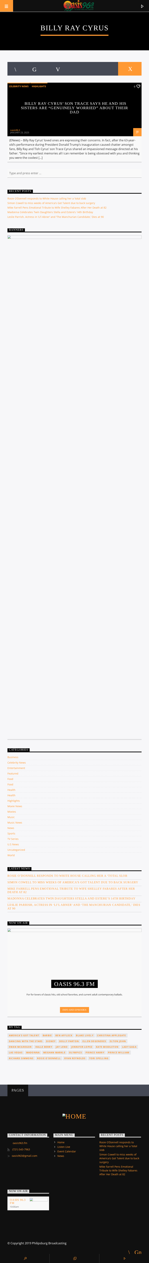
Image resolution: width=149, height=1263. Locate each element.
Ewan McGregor (20, 1046)
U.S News (13, 844)
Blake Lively (84, 1035)
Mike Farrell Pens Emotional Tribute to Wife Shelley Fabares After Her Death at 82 (56, 207)
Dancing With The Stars (26, 1041)
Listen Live (63, 1147)
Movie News (14, 806)
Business (12, 757)
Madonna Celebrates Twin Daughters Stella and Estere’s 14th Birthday (50, 212)
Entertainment (16, 768)
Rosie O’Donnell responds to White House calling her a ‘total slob (46, 198)
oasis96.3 (15, 130)
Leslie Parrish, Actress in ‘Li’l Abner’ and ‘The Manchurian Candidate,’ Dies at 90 (55, 217)
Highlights (39, 86)
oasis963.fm (20, 1143)
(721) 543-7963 (21, 1149)
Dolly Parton (69, 1041)
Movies (11, 811)
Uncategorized (16, 850)
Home (61, 1142)
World (11, 855)
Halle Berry (43, 1046)
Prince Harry (95, 1052)
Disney (50, 1041)
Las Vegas (16, 1052)
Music (11, 817)
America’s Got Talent (24, 1035)
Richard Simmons (21, 1058)
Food (10, 779)
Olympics (75, 1052)
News (10, 828)
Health (11, 790)
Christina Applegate (111, 1035)
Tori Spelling (99, 1058)
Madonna (33, 1052)
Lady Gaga (129, 1046)
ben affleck (63, 1035)
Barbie (47, 1035)
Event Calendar (66, 1151)
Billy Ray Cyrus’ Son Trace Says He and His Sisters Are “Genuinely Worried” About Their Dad (74, 107)
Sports (11, 833)
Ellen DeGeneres (94, 1041)
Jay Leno (62, 1046)
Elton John (118, 1041)
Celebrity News (19, 86)
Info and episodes (74, 1009)
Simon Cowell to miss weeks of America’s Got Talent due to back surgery (51, 203)
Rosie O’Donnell (49, 1058)
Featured (12, 773)
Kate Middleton (107, 1046)
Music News (14, 822)
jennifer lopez (81, 1046)
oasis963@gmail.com (24, 1155)
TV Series (13, 839)
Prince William (118, 1052)
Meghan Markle (54, 1052)
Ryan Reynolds (75, 1058)
